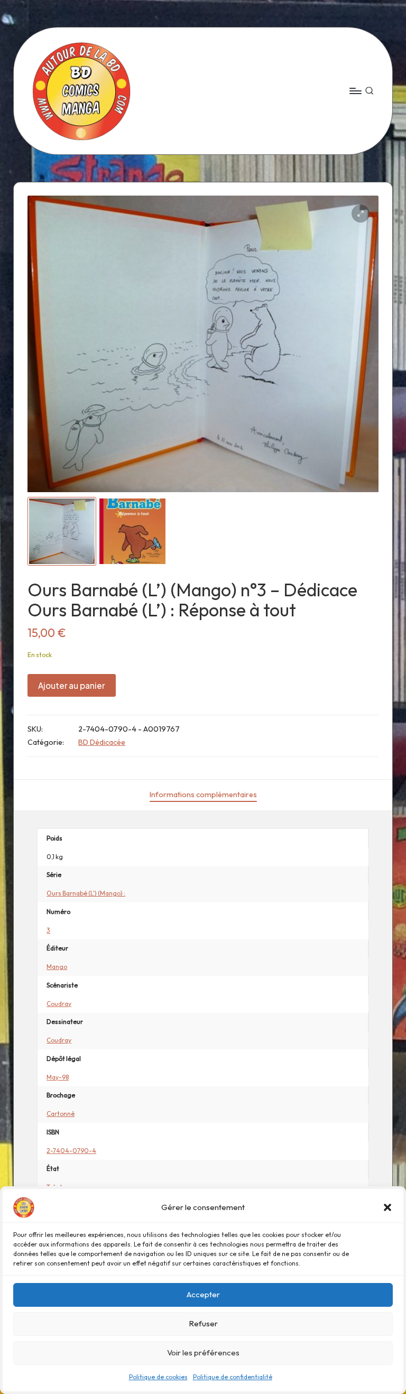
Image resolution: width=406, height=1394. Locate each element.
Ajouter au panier (71, 685)
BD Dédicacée (101, 742)
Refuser (203, 1323)
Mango (57, 967)
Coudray (59, 1004)
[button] (387, 1207)
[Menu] (355, 91)
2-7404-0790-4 (71, 1151)
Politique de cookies (158, 1377)
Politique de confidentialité (232, 1377)
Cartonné (61, 1114)
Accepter (203, 1294)
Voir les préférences (203, 1352)
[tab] (203, 794)
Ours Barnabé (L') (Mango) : (86, 893)
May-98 (58, 1077)
